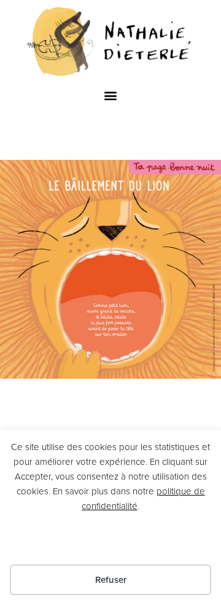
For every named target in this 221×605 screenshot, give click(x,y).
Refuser (110, 579)
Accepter (111, 542)
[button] (111, 95)
